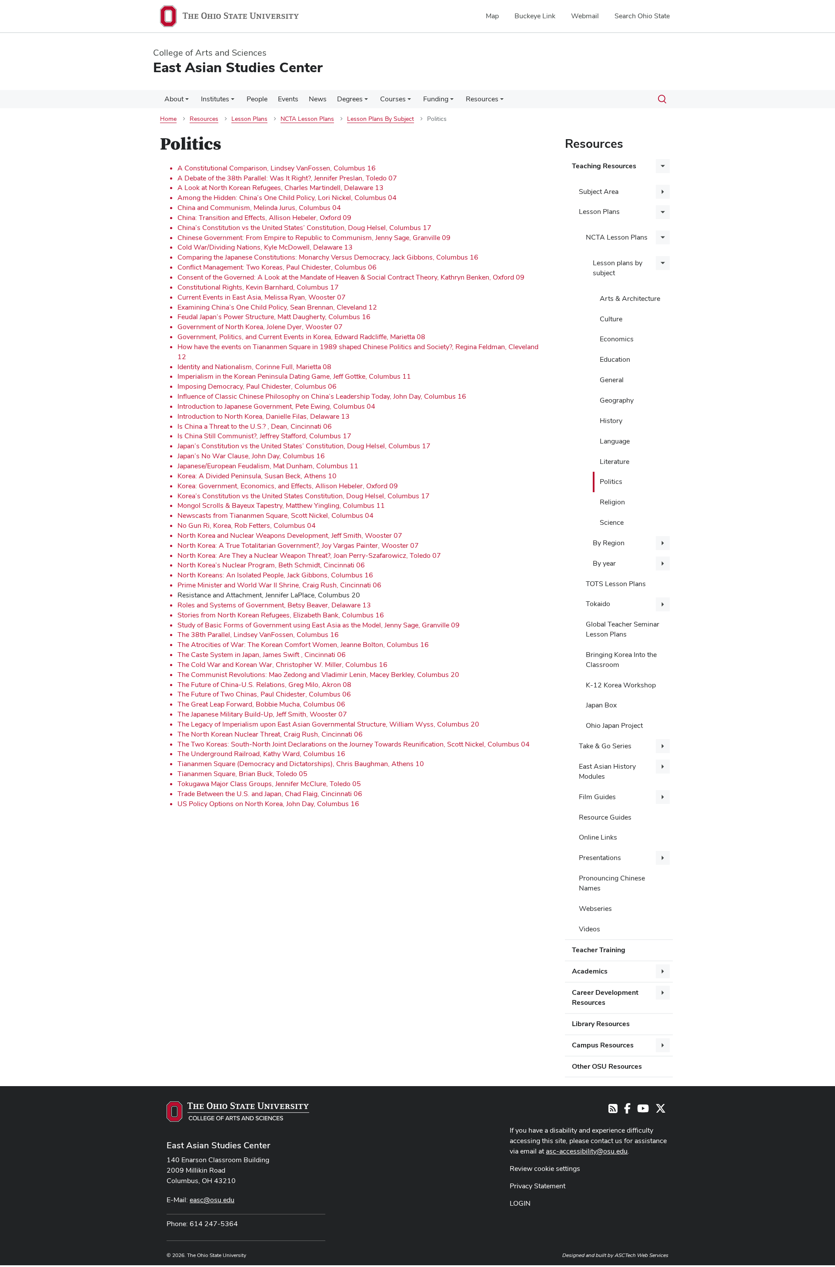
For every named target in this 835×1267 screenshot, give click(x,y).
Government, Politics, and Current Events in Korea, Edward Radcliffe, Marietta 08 (301, 336)
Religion (612, 502)
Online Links (598, 837)
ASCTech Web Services (641, 1255)
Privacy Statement (537, 1185)
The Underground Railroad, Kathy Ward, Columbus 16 (261, 753)
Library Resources (601, 1023)
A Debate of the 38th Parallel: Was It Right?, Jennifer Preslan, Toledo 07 (287, 178)
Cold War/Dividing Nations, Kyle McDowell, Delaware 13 (265, 247)
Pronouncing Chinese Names (612, 883)
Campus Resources (603, 1045)
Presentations (600, 857)
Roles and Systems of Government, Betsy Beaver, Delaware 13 (274, 605)
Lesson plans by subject (617, 267)
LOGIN (520, 1203)
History (611, 420)
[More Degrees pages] (366, 101)
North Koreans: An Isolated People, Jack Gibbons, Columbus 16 (275, 575)
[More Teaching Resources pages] (663, 166)
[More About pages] (187, 101)
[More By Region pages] (663, 543)
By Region (609, 542)
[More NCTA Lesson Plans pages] (663, 237)
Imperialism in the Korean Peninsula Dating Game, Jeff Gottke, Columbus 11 (294, 376)
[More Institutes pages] (232, 101)
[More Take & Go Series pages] (663, 746)
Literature (614, 461)
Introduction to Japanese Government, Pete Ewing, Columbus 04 (276, 406)
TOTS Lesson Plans (616, 583)
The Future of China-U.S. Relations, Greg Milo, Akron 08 (264, 684)
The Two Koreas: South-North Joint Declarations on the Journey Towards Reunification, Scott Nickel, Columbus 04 (353, 744)
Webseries (595, 908)
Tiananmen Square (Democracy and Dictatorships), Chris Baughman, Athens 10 (300, 763)
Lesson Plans (599, 211)
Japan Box (601, 705)
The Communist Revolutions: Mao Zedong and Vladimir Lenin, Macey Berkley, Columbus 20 (318, 674)
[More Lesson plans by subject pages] (663, 263)
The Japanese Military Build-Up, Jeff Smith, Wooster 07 (262, 714)
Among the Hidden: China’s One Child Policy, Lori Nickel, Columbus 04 (287, 197)
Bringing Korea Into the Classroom (621, 659)
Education (615, 359)
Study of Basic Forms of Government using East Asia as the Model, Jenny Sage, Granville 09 (318, 625)
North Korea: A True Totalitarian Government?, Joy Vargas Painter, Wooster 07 (298, 545)
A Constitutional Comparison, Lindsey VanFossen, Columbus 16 (276, 168)
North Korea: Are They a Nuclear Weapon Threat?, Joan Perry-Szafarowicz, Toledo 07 (309, 555)
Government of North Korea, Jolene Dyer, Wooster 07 (260, 326)
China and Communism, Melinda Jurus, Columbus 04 (259, 207)
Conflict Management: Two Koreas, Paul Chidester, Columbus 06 (277, 267)
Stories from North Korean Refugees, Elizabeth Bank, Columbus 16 (280, 615)
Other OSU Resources (607, 1066)
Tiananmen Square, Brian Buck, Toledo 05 (242, 773)
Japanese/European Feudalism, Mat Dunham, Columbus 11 (267, 465)
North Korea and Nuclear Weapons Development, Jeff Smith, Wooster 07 (289, 535)
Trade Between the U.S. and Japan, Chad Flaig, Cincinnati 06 (269, 793)
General (612, 379)
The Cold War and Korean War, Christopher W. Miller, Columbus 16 (282, 664)
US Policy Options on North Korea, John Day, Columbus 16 (268, 803)
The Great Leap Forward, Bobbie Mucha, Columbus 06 (261, 704)
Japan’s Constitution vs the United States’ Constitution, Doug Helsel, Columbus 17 (304, 445)
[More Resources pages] (501, 101)
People (257, 98)
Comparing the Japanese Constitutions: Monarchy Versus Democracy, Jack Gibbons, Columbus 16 (327, 257)
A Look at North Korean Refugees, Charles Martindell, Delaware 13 (280, 187)
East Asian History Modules (607, 771)
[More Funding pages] (451, 101)
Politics (611, 481)
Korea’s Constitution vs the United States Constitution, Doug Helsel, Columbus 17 (303, 495)
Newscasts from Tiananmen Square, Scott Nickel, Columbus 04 (275, 515)
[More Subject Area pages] (663, 192)
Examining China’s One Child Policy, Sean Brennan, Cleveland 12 (277, 307)
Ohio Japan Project (614, 725)
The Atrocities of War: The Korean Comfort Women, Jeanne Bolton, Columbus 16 (303, 644)
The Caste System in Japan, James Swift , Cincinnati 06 (261, 654)
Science (612, 522)
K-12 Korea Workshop (621, 685)
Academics (590, 971)
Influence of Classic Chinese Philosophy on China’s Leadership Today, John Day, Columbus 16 (321, 396)
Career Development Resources (605, 997)
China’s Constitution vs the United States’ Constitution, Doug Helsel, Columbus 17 (304, 227)
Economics (617, 338)
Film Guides (597, 796)
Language (615, 441)
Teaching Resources (604, 165)
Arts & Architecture (630, 298)
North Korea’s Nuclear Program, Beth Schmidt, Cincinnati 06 (271, 565)
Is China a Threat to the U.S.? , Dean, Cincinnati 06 (254, 426)
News (318, 98)
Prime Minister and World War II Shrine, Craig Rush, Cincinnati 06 (279, 585)
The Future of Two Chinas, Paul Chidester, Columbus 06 (264, 694)
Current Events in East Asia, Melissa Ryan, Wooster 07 (261, 297)
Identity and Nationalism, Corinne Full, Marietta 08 (254, 366)
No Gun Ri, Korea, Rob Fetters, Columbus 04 (246, 525)
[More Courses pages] (409, 101)
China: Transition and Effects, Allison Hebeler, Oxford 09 (264, 217)
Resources (482, 98)
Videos (589, 929)
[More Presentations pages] (663, 858)
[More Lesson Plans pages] (663, 212)
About (174, 98)
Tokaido (598, 603)
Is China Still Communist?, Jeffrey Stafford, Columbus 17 (264, 435)
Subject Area (598, 191)
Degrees (350, 98)
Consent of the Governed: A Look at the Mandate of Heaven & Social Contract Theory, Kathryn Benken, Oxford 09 (350, 277)
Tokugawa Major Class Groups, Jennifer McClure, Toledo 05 (269, 783)
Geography (617, 400)
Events (288, 98)
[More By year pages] (663, 563)
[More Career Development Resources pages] (663, 993)
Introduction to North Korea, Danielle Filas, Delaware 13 (263, 416)
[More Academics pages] (663, 971)
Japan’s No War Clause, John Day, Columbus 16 (251, 455)
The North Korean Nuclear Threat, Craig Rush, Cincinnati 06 (270, 734)
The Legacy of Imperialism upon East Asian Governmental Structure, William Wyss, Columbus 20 (328, 724)
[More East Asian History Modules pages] (663, 767)
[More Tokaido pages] (663, 604)
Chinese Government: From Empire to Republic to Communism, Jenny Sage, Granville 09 (314, 237)
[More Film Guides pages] (663, 797)
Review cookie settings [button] (545, 1168)
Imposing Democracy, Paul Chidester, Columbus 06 (257, 386)
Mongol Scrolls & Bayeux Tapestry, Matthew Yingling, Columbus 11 (281, 505)
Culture (611, 318)
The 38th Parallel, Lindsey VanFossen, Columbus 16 (258, 634)
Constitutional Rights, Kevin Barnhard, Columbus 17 (258, 287)
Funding (435, 98)
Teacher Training (598, 949)
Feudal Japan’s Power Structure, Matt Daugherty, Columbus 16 (274, 316)
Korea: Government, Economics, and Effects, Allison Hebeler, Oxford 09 (287, 485)
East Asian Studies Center (218, 1145)
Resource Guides (605, 817)
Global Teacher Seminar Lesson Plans (622, 629)
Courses (393, 98)
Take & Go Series (605, 745)
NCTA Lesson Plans (617, 237)
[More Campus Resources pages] (663, 1045)
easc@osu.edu (212, 1199)
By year (604, 563)
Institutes (215, 98)
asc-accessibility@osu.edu (587, 1151)
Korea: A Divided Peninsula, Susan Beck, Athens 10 (257, 475)
